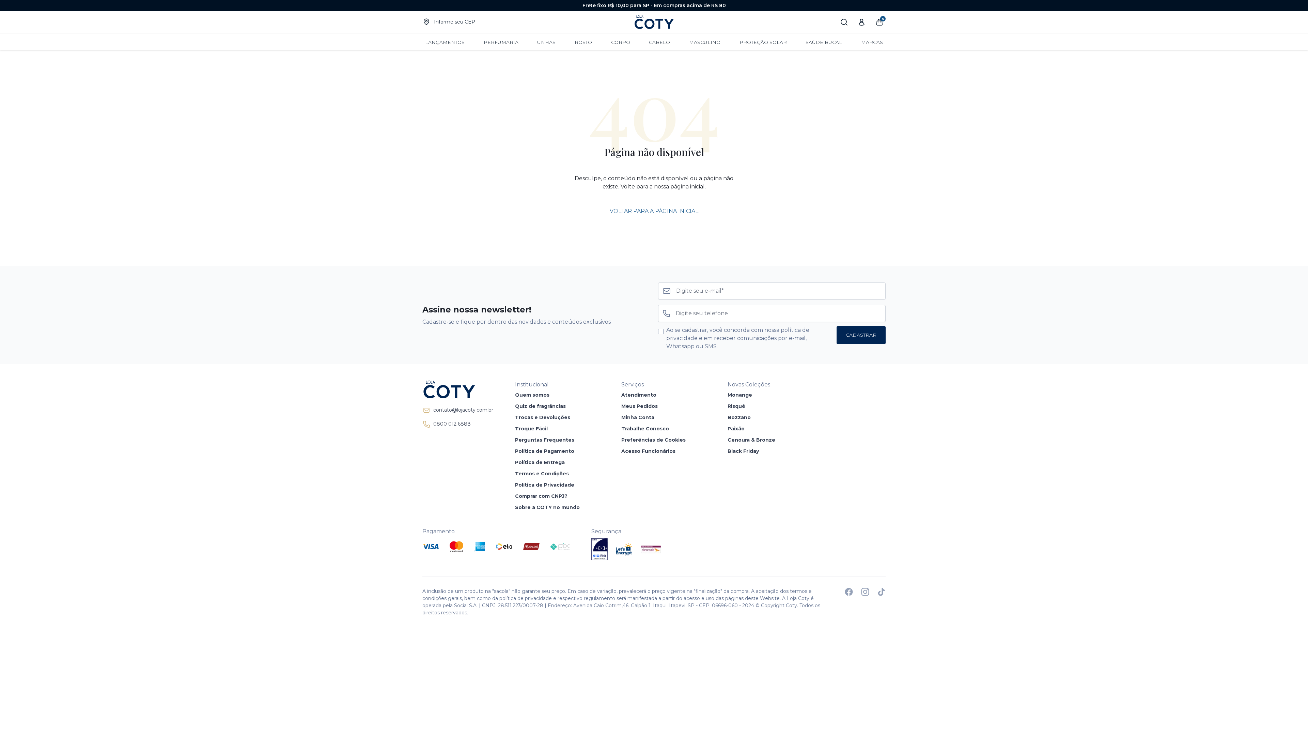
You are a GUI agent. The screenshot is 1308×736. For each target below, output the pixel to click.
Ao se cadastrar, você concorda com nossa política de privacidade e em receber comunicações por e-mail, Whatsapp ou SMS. (737, 338)
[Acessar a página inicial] (457, 389)
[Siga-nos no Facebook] (849, 592)
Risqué (736, 406)
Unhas (546, 42)
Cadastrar (861, 335)
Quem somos (532, 395)
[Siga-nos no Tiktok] (881, 592)
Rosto (583, 42)
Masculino (704, 42)
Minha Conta (637, 417)
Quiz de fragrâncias (540, 406)
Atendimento (638, 395)
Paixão (736, 429)
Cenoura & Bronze (751, 440)
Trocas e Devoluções (542, 417)
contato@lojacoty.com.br (463, 410)
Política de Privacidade (544, 485)
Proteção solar (763, 42)
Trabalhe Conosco (645, 429)
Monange (740, 395)
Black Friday (743, 451)
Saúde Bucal (824, 42)
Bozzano (739, 417)
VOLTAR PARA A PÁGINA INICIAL (654, 211)
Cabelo (659, 42)
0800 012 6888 (452, 424)
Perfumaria (501, 42)
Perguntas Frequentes (544, 440)
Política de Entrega (540, 462)
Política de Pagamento (544, 451)
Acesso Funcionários (648, 451)
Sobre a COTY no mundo (547, 507)
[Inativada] (599, 549)
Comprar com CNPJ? (541, 496)
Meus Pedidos (639, 406)
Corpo (620, 42)
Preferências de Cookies (653, 440)
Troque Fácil (531, 429)
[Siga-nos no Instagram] (865, 592)
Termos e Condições (542, 474)
